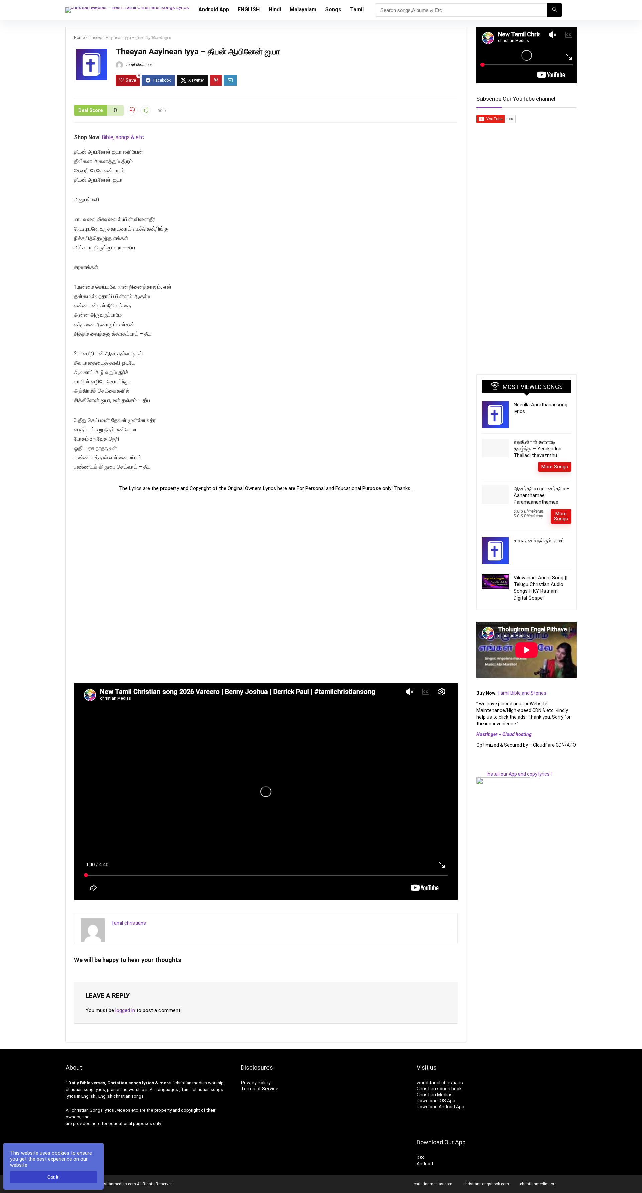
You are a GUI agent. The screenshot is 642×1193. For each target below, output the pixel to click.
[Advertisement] (266, 587)
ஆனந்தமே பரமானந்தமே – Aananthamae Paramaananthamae (541, 495)
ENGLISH (249, 9)
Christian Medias (435, 1094)
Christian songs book (439, 1088)
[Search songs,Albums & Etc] (554, 10)
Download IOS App (436, 1100)
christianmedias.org (538, 1184)
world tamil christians (440, 1082)
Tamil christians (139, 64)
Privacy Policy (256, 1082)
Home (79, 37)
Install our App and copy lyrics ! (514, 774)
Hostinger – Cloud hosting (504, 734)
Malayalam (303, 9)
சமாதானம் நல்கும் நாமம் (539, 541)
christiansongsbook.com (486, 1184)
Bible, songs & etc (123, 137)
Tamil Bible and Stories (522, 693)
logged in (125, 1010)
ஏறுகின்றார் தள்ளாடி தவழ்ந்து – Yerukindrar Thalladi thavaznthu (538, 448)
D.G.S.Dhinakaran (528, 516)
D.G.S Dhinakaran (528, 511)
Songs (333, 9)
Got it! (53, 1177)
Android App (213, 9)
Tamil (357, 9)
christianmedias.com (433, 1184)
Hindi (275, 9)
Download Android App (440, 1106)
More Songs (554, 466)
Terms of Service (259, 1088)
